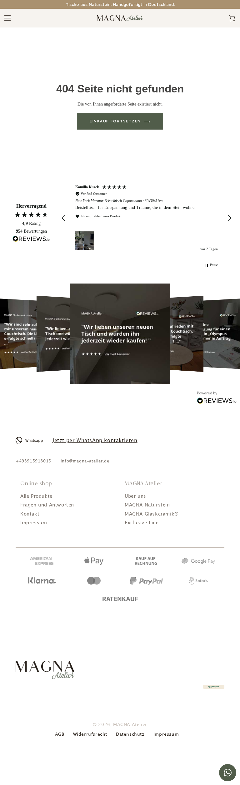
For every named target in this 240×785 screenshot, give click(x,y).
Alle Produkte (36, 496)
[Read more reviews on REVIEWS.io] (31, 239)
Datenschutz (130, 734)
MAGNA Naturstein (147, 505)
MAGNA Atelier (130, 725)
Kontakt (29, 514)
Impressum (33, 523)
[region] (146, 218)
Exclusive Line (141, 523)
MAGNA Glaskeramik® (152, 514)
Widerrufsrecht (90, 734)
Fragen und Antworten (47, 505)
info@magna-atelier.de (85, 461)
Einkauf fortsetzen (115, 121)
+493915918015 (33, 461)
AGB (59, 734)
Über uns (135, 496)
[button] (63, 218)
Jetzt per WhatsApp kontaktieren (95, 440)
